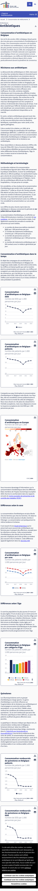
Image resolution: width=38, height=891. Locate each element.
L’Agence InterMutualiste (6, 14)
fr (30, 4)
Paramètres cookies (19, 884)
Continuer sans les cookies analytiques (19, 875)
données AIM (25, 541)
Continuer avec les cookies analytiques (19, 880)
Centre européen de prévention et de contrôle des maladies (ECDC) (18, 497)
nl (35, 4)
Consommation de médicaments (18, 19)
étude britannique (20, 526)
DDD (6, 229)
